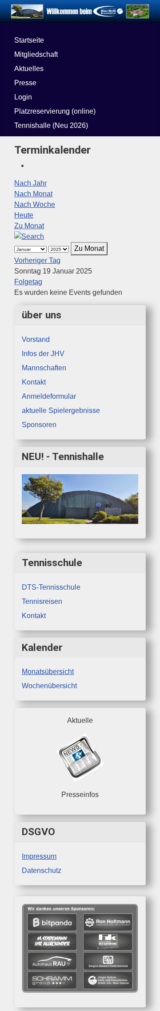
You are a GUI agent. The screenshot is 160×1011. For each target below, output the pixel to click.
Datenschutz (41, 870)
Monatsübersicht (48, 671)
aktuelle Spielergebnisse (61, 410)
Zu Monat (29, 226)
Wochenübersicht (49, 686)
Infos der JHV (43, 353)
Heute (23, 215)
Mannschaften (44, 368)
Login (23, 97)
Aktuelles (29, 68)
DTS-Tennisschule (51, 587)
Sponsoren (39, 424)
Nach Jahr (30, 183)
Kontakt (34, 615)
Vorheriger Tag (37, 260)
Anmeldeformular (49, 396)
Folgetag (28, 281)
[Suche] (29, 236)
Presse (25, 83)
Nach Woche (34, 204)
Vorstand (36, 339)
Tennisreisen (42, 601)
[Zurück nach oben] (149, 1000)
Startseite (29, 40)
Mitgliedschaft (36, 54)
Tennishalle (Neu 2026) (51, 125)
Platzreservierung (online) (55, 111)
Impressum (39, 856)
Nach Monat (33, 194)
